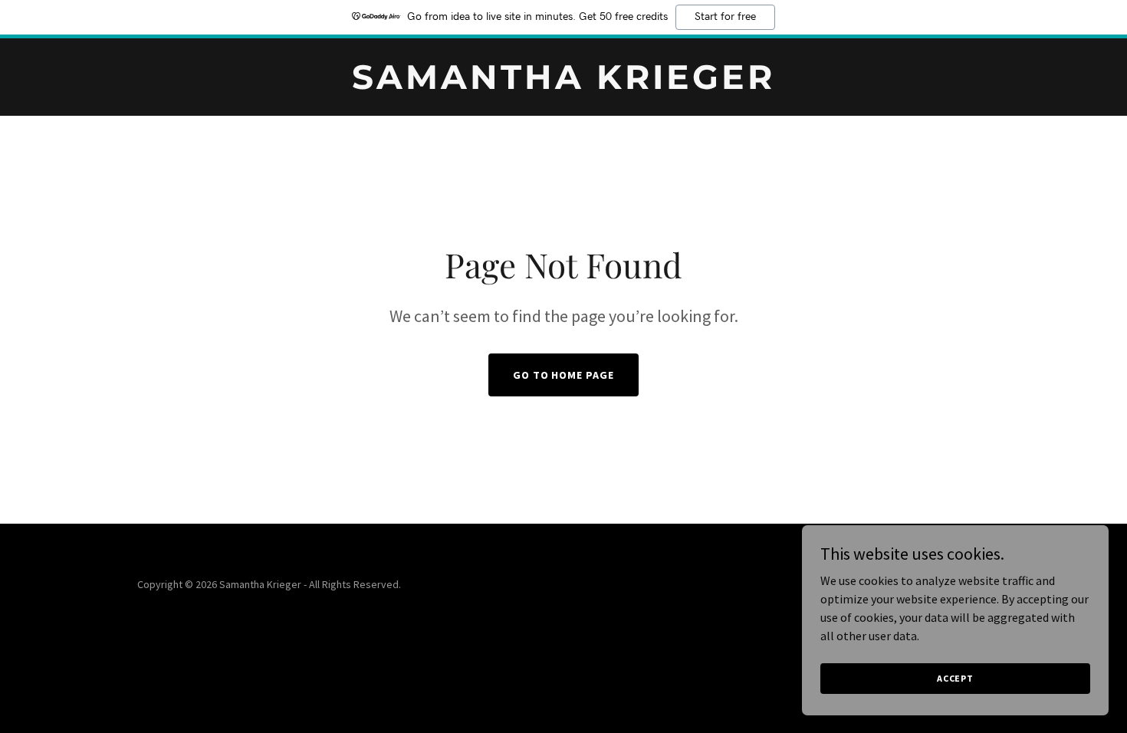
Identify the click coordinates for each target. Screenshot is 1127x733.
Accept (955, 678)
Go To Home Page (564, 375)
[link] (564, 84)
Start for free (725, 17)
